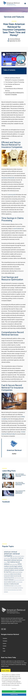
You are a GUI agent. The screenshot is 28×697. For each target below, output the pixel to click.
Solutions (5, 638)
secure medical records (9, 582)
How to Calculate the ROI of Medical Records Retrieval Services (20, 492)
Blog (4, 648)
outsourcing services (9, 578)
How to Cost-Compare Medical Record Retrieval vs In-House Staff (20, 475)
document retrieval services (13, 560)
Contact (4, 646)
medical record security (15, 576)
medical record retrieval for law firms (14, 571)
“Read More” (19, 683)
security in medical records (11, 584)
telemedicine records (7, 588)
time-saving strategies (14, 588)
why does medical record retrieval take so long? (11, 590)
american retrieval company (12, 555)
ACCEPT (14, 691)
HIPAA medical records (13, 565)
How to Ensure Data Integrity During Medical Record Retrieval (20, 484)
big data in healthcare (20, 556)
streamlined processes (9, 586)
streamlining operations (17, 586)
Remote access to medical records (19, 580)
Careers (4, 643)
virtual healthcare (20, 588)
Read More (14, 689)
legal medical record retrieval (13, 567)
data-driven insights (7, 558)
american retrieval (10, 551)
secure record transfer (19, 582)
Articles (16, 556)
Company (5, 641)
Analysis (13, 556)
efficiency (5, 562)
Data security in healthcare (16, 558)
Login (4, 651)
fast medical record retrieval (12, 563)
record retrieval (8, 580)
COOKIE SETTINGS (14, 694)
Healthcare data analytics (13, 564)
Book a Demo (5, 671)
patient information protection (19, 578)
